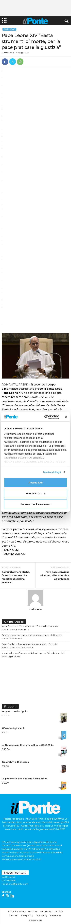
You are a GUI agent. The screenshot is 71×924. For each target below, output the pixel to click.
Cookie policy (41, 915)
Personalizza (33, 493)
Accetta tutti (36, 482)
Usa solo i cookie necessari (35, 504)
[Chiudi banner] (66, 417)
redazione (9, 53)
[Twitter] (12, 61)
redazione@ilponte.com (15, 884)
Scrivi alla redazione (17, 911)
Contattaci (13, 915)
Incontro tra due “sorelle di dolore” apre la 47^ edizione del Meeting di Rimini (33, 655)
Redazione (32, 911)
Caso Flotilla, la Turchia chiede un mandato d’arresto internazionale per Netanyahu (29, 646)
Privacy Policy (27, 915)
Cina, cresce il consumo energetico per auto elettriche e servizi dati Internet (32, 637)
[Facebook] (5, 61)
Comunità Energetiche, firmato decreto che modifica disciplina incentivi (16, 577)
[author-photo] (35, 598)
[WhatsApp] (20, 61)
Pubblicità (58, 911)
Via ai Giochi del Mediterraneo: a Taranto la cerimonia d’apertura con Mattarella (30, 628)
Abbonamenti (46, 911)
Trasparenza (55, 915)
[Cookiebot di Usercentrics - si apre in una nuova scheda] (45, 417)
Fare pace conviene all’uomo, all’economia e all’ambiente (54, 575)
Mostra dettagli (52, 472)
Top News (9, 29)
